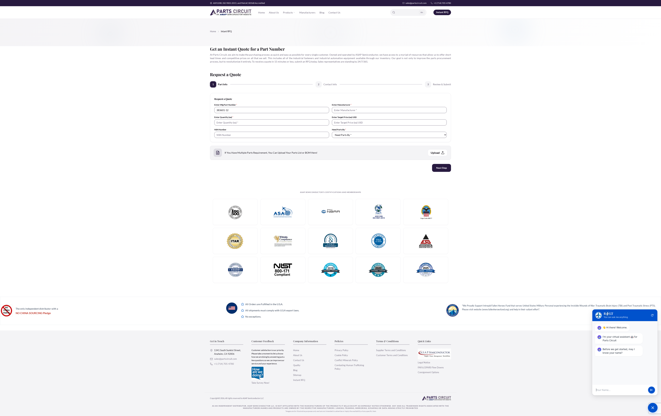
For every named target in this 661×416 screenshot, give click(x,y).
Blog (321, 12)
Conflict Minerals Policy (346, 360)
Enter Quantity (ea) (223, 117)
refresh (652, 315)
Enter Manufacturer (342, 104)
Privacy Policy (341, 350)
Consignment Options (428, 372)
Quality (296, 365)
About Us (274, 12)
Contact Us (334, 12)
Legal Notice (424, 362)
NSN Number (220, 129)
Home (261, 12)
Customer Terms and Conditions (392, 355)
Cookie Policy (341, 355)
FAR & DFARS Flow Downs (431, 367)
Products (288, 12)
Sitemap (297, 375)
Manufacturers (307, 12)
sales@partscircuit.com (416, 3)
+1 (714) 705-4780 (442, 3)
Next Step (441, 167)
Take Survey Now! (260, 382)
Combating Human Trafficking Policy (349, 367)
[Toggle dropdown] (294, 12)
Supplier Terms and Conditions (391, 350)
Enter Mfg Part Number (225, 104)
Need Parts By (339, 129)
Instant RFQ (442, 12)
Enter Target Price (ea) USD (344, 117)
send (651, 390)
